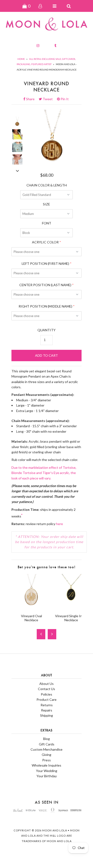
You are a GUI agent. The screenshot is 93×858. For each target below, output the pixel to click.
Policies (46, 694)
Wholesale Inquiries (46, 765)
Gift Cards (46, 744)
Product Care (46, 699)
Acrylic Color (45, 242)
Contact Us (46, 689)
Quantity (46, 330)
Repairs (46, 710)
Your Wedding (46, 771)
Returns (47, 705)
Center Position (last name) (45, 285)
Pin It (64, 99)
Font (46, 223)
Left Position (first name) (45, 263)
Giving (46, 755)
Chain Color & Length (46, 185)
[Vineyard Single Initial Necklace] (71, 608)
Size (46, 204)
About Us (46, 684)
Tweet (49, 99)
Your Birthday (46, 776)
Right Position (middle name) (45, 306)
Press (46, 760)
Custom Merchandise (46, 749)
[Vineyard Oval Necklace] (31, 608)
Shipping (46, 715)
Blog (46, 739)
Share (31, 99)
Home (21, 58)
